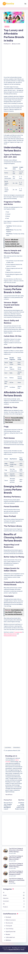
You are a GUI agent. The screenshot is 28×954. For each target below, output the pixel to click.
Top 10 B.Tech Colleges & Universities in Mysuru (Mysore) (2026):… (16, 857)
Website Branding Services (10, 633)
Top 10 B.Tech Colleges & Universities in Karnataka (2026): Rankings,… (16, 850)
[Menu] (25, 3)
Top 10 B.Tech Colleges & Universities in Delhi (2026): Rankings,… (17, 880)
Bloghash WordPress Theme (16, 949)
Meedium (8, 934)
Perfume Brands (16, 747)
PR (4, 904)
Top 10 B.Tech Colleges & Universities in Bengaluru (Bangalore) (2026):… (16, 872)
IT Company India (18, 632)
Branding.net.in (11, 756)
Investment (6, 901)
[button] (8, 794)
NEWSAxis (8, 940)
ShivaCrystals (9, 923)
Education (5, 898)
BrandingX (8, 917)
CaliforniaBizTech (10, 937)
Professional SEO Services (10, 635)
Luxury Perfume (8, 747)
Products (5, 907)
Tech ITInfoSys (9, 928)
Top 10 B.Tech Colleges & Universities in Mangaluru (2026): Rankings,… (16, 865)
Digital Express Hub (10, 931)
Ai (3, 892)
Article (7, 26)
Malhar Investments (11, 920)
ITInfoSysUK (9, 925)
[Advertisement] (14, 61)
